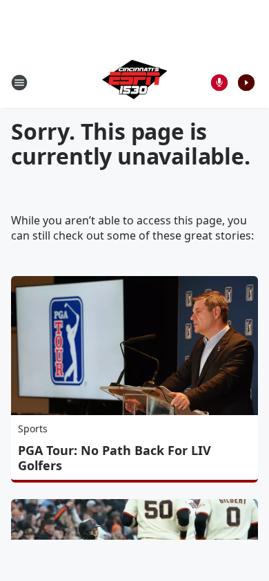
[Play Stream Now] (246, 82)
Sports (33, 428)
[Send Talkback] (219, 82)
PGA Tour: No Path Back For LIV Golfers (114, 458)
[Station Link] (134, 82)
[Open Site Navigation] (19, 82)
